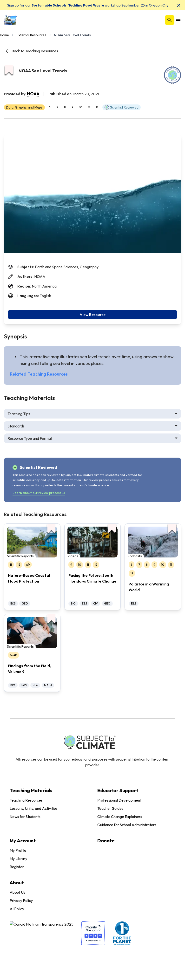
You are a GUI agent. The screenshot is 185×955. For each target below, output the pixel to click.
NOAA (33, 93)
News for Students (25, 816)
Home (4, 35)
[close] (178, 5)
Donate (106, 841)
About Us (17, 892)
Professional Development (119, 800)
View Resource (93, 314)
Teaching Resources (26, 800)
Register (17, 866)
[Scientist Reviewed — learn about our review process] (172, 75)
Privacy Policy (21, 900)
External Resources (31, 35)
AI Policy (17, 908)
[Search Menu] (169, 20)
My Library (18, 858)
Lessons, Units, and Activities (34, 808)
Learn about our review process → (39, 493)
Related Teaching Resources (39, 374)
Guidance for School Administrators (126, 824)
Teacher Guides (110, 808)
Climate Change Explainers (119, 816)
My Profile (18, 850)
